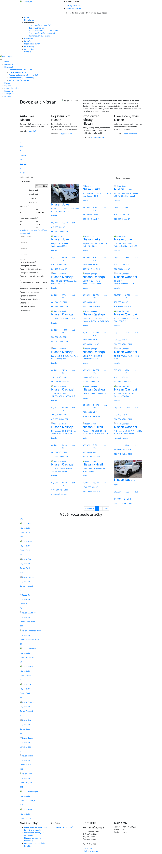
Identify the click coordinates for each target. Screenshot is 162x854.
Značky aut (33, 190)
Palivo (33, 198)
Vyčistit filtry (41, 186)
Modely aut (33, 194)
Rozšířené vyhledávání (29, 230)
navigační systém (28, 266)
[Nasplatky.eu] (26, 1)
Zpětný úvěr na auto (37, 28)
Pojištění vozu (66, 134)
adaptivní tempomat (29, 273)
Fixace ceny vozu (130, 134)
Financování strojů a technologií (42, 33)
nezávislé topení (28, 306)
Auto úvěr (33, 131)
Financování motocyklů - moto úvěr (43, 30)
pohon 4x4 (26, 206)
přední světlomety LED (30, 296)
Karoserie (33, 202)
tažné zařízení (27, 303)
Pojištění (27, 41)
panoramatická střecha (30, 299)
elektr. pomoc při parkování (32, 276)
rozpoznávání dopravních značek (34, 282)
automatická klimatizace (31, 269)
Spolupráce (29, 49)
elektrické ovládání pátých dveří (33, 289)
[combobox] (128, 178)
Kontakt (27, 52)
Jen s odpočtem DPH (30, 218)
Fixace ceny (29, 46)
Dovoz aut (28, 38)
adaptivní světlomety (30, 292)
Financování (9, 67)
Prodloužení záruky (32, 44)
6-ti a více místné (28, 262)
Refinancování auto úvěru (39, 36)
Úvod (26, 17)
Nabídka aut (29, 20)
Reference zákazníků (64, 827)
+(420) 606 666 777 (74, 6)
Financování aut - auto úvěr (40, 25)
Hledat (26, 311)
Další (106, 508)
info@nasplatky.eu (73, 8)
